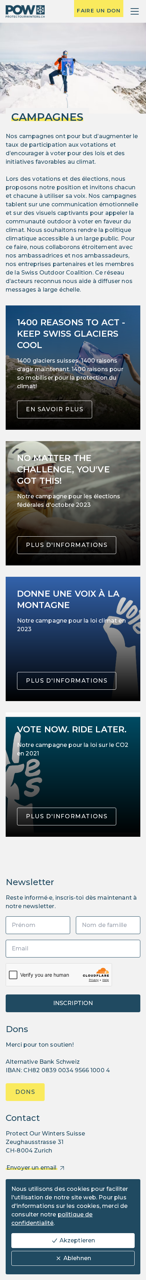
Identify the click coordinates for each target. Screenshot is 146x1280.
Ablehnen (77, 1258)
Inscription (73, 1003)
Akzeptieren (77, 1240)
